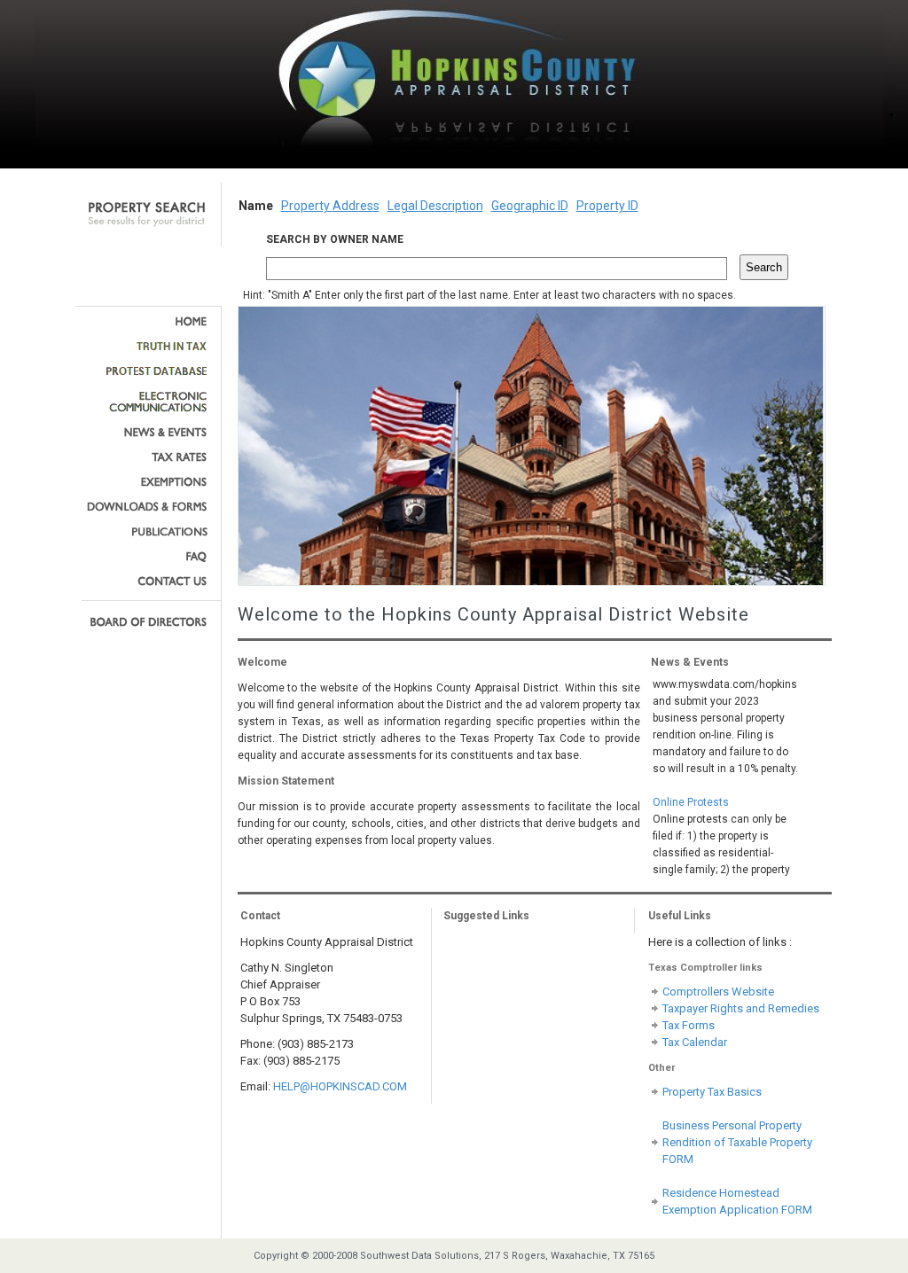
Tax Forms (688, 1025)
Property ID (607, 206)
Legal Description (435, 206)
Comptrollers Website (718, 991)
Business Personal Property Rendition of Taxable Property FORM (737, 1142)
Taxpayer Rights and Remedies (740, 1008)
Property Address (330, 206)
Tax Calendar (694, 1042)
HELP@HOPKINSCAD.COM (340, 1086)
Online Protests (691, 793)
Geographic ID (529, 206)
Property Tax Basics (712, 1091)
